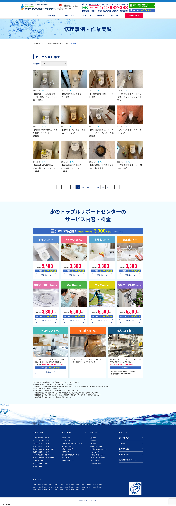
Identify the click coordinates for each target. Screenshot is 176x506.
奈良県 (83, 487)
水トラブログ (124, 438)
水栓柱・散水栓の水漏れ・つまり (44, 458)
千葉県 (34, 487)
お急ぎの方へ (133, 15)
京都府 (77, 487)
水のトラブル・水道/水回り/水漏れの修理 (48, 44)
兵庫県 (72, 487)
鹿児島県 (84, 489)
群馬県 (100, 484)
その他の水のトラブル (40, 463)
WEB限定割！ (143, 10)
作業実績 (100, 16)
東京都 (77, 484)
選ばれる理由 (66, 438)
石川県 (66, 484)
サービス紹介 (51, 16)
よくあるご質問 (67, 446)
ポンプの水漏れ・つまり (41, 455)
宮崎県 (72, 489)
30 (103, 187)
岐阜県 (56, 487)
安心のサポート (67, 458)
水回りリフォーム (39, 460)
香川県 (50, 489)
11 (83, 187)
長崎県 (66, 489)
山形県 (39, 484)
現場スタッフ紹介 (67, 449)
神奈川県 (89, 484)
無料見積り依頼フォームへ (143, 5)
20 (98, 187)
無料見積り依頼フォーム (128, 459)
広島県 (34, 489)
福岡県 (56, 489)
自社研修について (96, 443)
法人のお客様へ (38, 466)
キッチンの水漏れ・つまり (41, 441)
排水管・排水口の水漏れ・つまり (44, 449)
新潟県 (56, 484)
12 (88, 187)
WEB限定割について (68, 460)
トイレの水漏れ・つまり (41, 438)
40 (107, 187)
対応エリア (87, 16)
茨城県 (83, 484)
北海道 (34, 484)
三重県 (61, 487)
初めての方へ (70, 16)
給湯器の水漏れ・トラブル (41, 452)
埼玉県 (39, 487)
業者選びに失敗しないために (71, 455)
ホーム (37, 16)
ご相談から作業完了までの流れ (72, 443)
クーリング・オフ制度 (97, 458)
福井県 (72, 484)
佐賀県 (61, 489)
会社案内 (93, 438)
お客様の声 (65, 452)
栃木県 (94, 484)
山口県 (39, 489)
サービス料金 (66, 441)
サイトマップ (94, 452)
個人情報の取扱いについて (98, 449)
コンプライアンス (96, 460)
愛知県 (50, 487)
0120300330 (5, 504)
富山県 (61, 484)
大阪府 (66, 487)
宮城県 (45, 484)
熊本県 (77, 489)
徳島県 (45, 489)
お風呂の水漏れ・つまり (41, 443)
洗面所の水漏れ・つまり (41, 446)
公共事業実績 (124, 449)
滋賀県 (88, 487)
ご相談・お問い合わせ (97, 455)
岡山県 (100, 487)
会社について (116, 16)
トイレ (66, 44)
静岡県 (45, 487)
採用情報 (93, 441)
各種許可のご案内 (96, 446)
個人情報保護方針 (96, 463)
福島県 (50, 484)
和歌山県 (94, 487)
